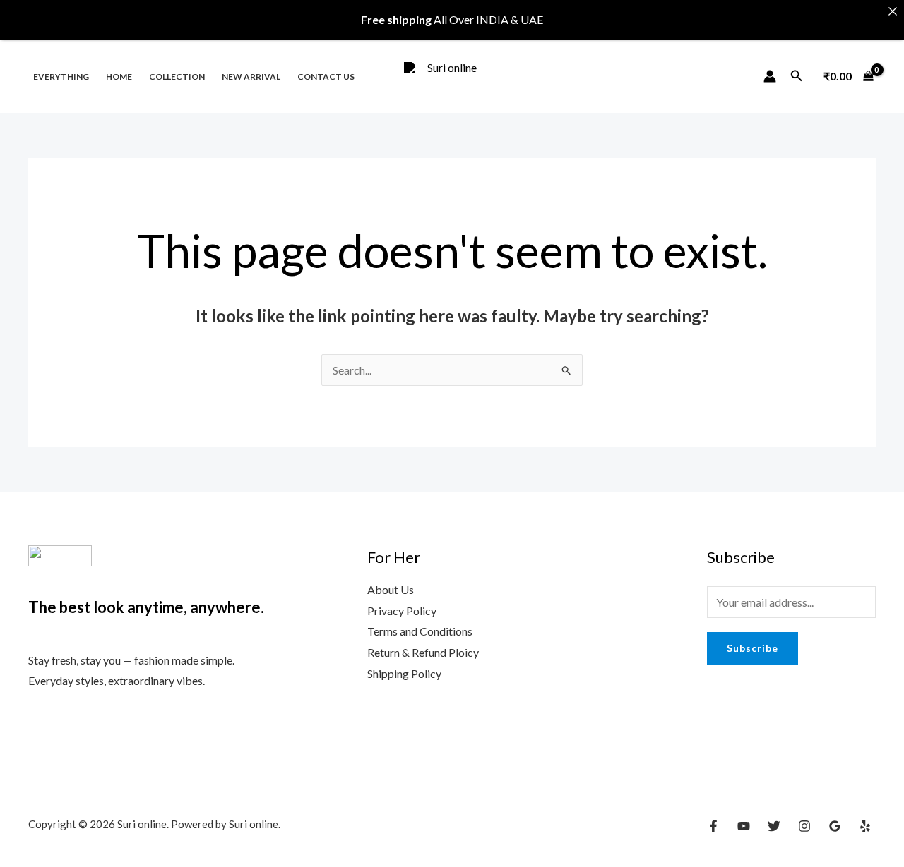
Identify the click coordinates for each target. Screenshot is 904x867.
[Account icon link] (769, 76)
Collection (177, 76)
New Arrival (251, 76)
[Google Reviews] (834, 826)
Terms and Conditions (419, 631)
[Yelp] (865, 826)
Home (119, 76)
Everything (61, 76)
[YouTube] (743, 826)
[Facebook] (713, 826)
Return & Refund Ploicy (423, 652)
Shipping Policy (404, 673)
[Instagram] (804, 826)
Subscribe (752, 648)
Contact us (326, 76)
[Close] (892, 11)
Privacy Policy (401, 610)
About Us (390, 589)
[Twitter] (774, 826)
